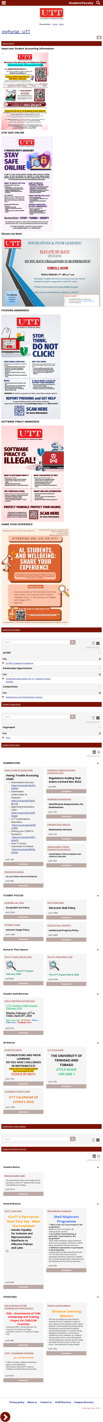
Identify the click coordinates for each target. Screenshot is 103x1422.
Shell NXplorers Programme (59, 1211)
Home (55, 24)
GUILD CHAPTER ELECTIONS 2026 (19, 1001)
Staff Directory (63, 1402)
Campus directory (83, 1402)
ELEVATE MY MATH (13, 1050)
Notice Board (8, 43)
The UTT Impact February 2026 (18, 957)
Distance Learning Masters (59, 1305)
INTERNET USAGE (12, 925)
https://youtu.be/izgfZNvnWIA (23, 827)
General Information (11, 630)
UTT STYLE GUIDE (55, 1050)
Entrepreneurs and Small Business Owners (24, 697)
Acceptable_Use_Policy (14, 902)
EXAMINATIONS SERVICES (58, 824)
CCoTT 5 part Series (13, 1211)
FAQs (8, 738)
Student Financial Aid (11, 704)
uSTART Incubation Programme (19, 663)
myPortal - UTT (16, 31)
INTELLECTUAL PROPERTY (59, 925)
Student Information (11, 745)
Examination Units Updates (14, 1126)
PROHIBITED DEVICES (14, 872)
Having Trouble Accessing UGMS (18, 770)
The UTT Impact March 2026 (59, 957)
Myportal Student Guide (14, 1175)
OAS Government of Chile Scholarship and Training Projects (18, 1306)
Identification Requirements (59, 799)
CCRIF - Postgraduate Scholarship (19, 1353)
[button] (73, 642)
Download (31, 864)
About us (32, 1402)
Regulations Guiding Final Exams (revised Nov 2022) (61, 771)
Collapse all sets (93, 647)
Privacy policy (17, 1402)
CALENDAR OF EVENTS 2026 (17, 1091)
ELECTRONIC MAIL (55, 902)
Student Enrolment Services (14, 1149)
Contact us (46, 1402)
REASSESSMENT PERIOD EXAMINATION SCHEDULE (59, 848)
